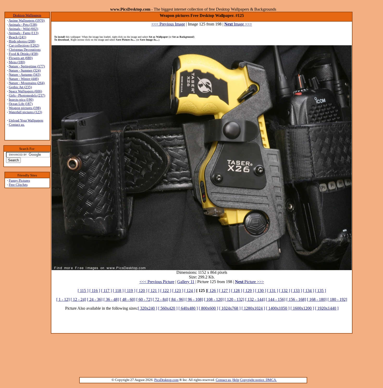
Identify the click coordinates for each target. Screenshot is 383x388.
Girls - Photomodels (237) (27, 95)
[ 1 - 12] (63, 299)
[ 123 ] (177, 290)
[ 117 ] (106, 290)
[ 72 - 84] (160, 299)
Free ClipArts (18, 185)
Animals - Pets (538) (23, 25)
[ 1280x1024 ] (253, 308)
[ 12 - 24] (78, 299)
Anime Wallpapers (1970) (27, 20)
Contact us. (17, 124)
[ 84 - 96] (176, 299)
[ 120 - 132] (234, 299)
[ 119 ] (130, 290)
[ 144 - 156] (275, 299)
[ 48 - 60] (127, 299)
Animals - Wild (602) (23, 29)
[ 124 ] (189, 290)
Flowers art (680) (21, 58)
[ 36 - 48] (111, 299)
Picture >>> (249, 281)
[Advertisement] (27, 271)
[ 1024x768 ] (229, 308)
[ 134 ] (308, 290)
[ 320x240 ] (147, 308)
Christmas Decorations (25, 50)
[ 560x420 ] (167, 308)
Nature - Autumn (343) (24, 75)
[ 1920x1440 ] (326, 308)
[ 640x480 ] (188, 308)
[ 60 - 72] (144, 299)
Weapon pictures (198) (25, 108)
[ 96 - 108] (194, 299)
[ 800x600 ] (208, 308)
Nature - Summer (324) (25, 70)
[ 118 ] (118, 290)
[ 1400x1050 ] (277, 308)
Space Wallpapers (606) (25, 91)
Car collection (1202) (24, 45)
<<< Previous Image (168, 24)
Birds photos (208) (22, 41)
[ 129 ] (248, 290)
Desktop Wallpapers (27, 15)
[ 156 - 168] (296, 299)
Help (235, 380)
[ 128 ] (236, 290)
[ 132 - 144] (255, 299)
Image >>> (238, 24)
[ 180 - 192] (337, 299)
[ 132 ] (284, 290)
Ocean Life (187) (21, 104)
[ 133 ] (296, 290)
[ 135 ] (320, 290)
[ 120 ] (141, 290)
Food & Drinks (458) (23, 54)
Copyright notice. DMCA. (258, 380)
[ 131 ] (272, 290)
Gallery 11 (185, 281)
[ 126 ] (212, 290)
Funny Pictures (19, 180)
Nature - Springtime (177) (27, 66)
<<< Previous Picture (156, 281)
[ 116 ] (94, 290)
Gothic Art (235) (20, 87)
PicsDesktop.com (166, 380)
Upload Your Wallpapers (26, 120)
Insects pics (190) (21, 99)
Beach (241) (17, 37)
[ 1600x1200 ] (302, 308)
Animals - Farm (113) (23, 33)
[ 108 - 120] (214, 299)
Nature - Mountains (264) (27, 83)
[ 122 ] (165, 290)
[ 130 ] (260, 290)
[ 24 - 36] (94, 299)
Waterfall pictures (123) (25, 112)
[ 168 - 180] (316, 299)
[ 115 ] (83, 290)
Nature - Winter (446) (24, 79)
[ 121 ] (153, 290)
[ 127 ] (224, 290)
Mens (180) (17, 62)
